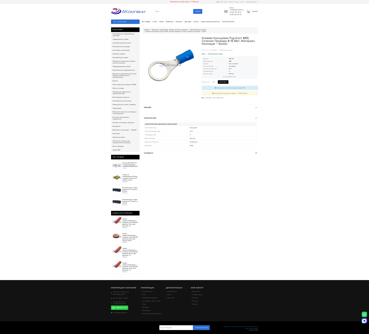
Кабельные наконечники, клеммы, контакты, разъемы (124, 62)
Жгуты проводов (118, 146)
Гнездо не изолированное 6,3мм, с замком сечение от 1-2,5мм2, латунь (130, 177)
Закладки (195, 298)
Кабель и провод (118, 88)
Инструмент (117, 126)
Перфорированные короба (122, 66)
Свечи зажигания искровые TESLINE (124, 84)
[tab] (200, 107)
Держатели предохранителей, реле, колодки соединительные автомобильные (125, 75)
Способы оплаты (228, 22)
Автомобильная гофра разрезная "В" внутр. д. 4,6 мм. (130, 201)
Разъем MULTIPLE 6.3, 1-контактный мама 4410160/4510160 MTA (130, 164)
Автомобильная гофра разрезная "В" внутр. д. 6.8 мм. (130, 189)
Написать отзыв (226, 50)
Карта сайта (171, 298)
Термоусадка (117, 108)
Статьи (196, 22)
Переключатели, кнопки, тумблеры (124, 104)
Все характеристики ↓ (230, 77)
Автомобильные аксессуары (122, 101)
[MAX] (364, 320)
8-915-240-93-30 (235, 14)
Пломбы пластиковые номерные (123, 123)
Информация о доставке (149, 298)
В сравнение (218, 98)
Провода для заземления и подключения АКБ (122, 93)
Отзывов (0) (148, 153)
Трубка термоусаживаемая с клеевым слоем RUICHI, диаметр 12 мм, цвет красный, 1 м (130, 266)
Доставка (188, 22)
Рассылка (195, 301)
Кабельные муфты (119, 137)
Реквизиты (169, 22)
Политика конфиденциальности (152, 314)
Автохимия (116, 134)
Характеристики (150, 118)
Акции (161, 22)
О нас (155, 22)
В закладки (207, 98)
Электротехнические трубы (122, 43)
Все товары (146, 22)
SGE (230, 61)
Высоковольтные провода (121, 46)
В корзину (223, 82)
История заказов (197, 295)
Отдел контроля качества (210, 22)
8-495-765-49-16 (235, 12)
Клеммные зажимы (119, 54)
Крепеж (115, 81)
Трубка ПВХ (116, 150)
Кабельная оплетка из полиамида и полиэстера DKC (125, 113)
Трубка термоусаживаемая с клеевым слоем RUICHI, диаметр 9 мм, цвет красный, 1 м (130, 222)
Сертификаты (146, 310)
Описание (147, 107)
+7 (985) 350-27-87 (119, 304)
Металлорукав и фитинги (121, 97)
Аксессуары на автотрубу (121, 50)
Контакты (179, 22)
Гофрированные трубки (120, 39)
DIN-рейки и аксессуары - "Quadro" (125, 130)
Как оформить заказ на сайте (151, 301)
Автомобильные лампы (120, 57)
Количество (205, 82)
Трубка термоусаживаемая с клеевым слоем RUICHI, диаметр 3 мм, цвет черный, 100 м (130, 237)
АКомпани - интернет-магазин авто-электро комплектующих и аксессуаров (241, 327)
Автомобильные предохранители (124, 70)
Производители (172, 291)
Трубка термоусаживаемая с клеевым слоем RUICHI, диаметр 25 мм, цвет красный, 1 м (130, 251)
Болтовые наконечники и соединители (121, 118)
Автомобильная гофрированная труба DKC (123, 35)
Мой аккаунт (196, 291)
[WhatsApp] (364, 314)
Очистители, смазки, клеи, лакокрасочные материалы (122, 142)
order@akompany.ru (120, 313)
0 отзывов (213, 50)
